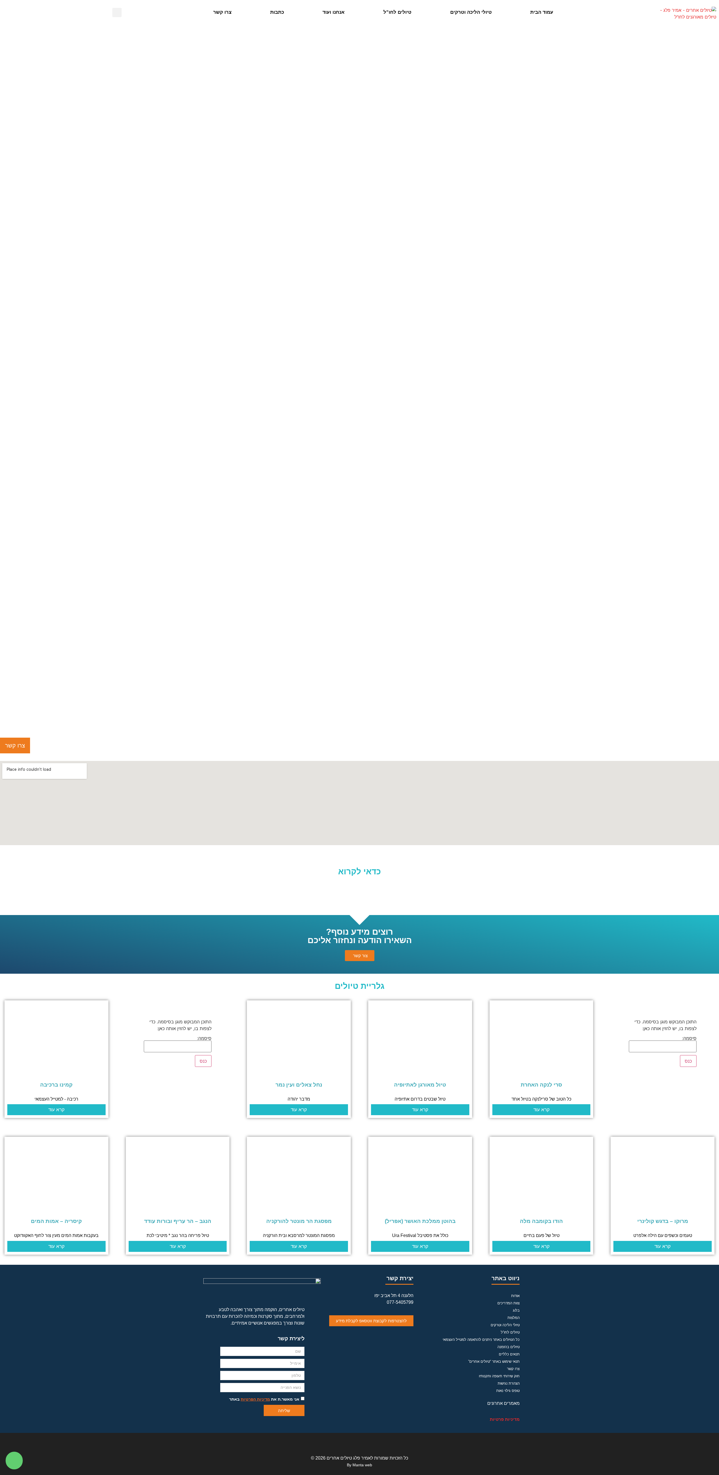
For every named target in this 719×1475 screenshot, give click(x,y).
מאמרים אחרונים (503, 1403)
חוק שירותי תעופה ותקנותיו (499, 1376)
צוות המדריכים (508, 1303)
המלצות (514, 1318)
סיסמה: (689, 1038)
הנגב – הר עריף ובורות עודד (177, 1221)
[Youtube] (359, 1442)
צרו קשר (222, 12)
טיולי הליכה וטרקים (471, 12)
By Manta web (359, 1465)
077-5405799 (400, 1302)
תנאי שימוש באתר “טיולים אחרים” (494, 1361)
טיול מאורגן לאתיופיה (420, 1085)
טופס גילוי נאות (508, 1391)
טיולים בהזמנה (508, 1347)
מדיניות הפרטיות (255, 1399)
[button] (189, 12)
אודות (515, 1296)
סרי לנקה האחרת (541, 1085)
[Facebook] (374, 1442)
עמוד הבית (541, 12)
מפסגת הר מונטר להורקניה (299, 1221)
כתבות (277, 12)
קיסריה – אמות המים (56, 1221)
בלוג (516, 1310)
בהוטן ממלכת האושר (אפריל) (420, 1221)
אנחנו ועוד (333, 12)
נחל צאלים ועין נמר (299, 1085)
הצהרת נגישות (509, 1383)
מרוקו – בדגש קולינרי (662, 1221)
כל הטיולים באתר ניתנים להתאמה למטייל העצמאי (481, 1339)
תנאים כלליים (509, 1354)
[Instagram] (344, 1442)
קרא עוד (541, 1109)
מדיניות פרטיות (505, 1419)
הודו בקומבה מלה (541, 1221)
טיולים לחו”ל (397, 12)
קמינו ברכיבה (56, 1085)
